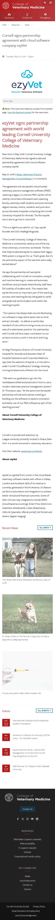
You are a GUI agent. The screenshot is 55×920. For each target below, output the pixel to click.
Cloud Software (24, 178)
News (19, 174)
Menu (50, 2)
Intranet (27, 851)
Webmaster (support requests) (27, 839)
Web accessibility (27, 843)
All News (44, 527)
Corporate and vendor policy (27, 856)
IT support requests (27, 847)
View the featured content (19, 112)
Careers (27, 888)
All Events (44, 710)
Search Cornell (45, 2)
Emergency (45, 17)
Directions (9, 17)
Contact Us (27, 17)
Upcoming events (27, 880)
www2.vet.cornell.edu (31, 451)
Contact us (27, 884)
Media (27, 876)
